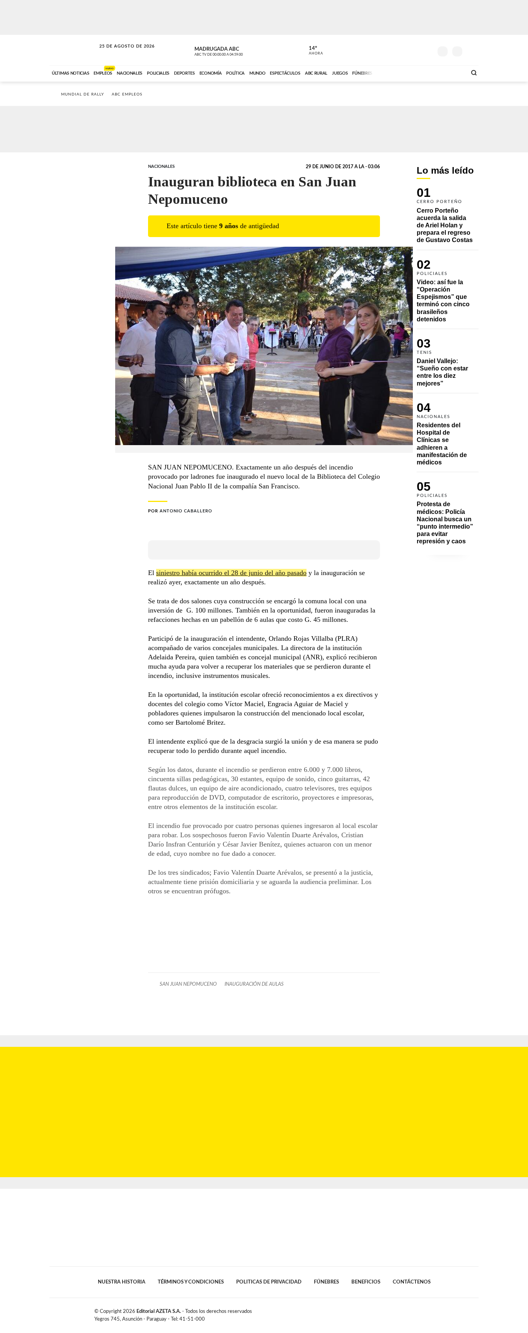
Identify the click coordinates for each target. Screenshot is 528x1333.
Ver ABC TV (233, 50)
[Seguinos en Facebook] (392, 50)
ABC (73, 50)
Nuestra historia (121, 1282)
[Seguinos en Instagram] (426, 50)
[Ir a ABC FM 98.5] (450, 72)
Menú (472, 50)
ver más (311, 50)
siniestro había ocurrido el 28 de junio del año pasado (231, 573)
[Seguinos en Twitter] (403, 50)
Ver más (448, 218)
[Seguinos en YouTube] (415, 50)
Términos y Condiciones (191, 1282)
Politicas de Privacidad (268, 1282)
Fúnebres (326, 1282)
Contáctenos (412, 1282)
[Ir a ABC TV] (398, 72)
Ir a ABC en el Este (120, 53)
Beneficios (365, 1282)
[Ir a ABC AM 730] (419, 72)
